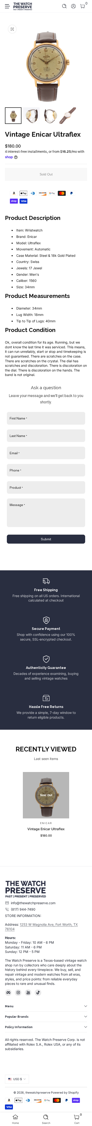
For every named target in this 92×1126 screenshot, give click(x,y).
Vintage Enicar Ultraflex (46, 829)
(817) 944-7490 (23, 909)
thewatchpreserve (37, 1092)
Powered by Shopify (65, 1092)
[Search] (64, 6)
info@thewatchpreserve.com (33, 903)
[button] (64, 6)
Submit (46, 539)
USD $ (17, 1079)
